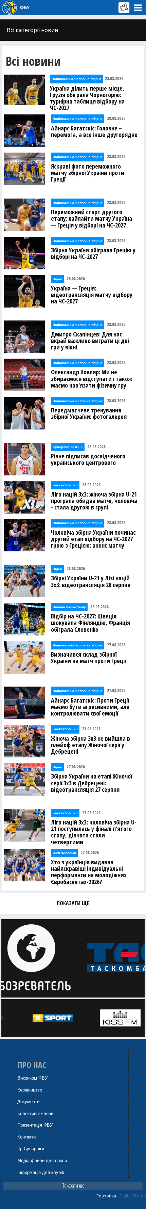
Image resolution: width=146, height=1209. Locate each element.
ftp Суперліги (30, 1148)
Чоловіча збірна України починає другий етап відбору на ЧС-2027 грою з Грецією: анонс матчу (93, 539)
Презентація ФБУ (35, 1125)
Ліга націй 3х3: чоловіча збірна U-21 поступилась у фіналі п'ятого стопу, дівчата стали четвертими (93, 832)
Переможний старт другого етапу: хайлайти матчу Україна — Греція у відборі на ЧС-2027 (91, 219)
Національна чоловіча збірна (77, 79)
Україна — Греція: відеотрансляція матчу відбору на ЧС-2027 (91, 295)
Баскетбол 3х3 (65, 485)
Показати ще (73, 1185)
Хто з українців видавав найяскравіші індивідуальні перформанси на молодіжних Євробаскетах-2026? (89, 872)
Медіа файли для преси (42, 1160)
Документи (28, 1101)
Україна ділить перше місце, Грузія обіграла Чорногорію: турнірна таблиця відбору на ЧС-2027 (87, 98)
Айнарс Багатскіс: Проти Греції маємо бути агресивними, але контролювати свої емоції (90, 707)
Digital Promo (133, 1196)
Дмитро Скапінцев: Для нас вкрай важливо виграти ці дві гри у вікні (90, 341)
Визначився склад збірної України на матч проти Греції (88, 657)
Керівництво (29, 1090)
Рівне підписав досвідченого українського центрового (88, 459)
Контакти (26, 1137)
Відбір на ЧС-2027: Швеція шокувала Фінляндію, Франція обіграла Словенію (90, 623)
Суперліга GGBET (68, 447)
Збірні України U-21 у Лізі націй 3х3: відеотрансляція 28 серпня (90, 581)
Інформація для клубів (40, 1172)
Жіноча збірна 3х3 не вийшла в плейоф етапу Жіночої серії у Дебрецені (90, 745)
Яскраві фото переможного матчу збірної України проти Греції (87, 173)
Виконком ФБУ (32, 1078)
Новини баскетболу (69, 607)
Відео (57, 279)
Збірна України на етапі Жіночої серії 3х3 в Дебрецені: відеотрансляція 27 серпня (91, 783)
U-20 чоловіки (64, 853)
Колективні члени (35, 1113)
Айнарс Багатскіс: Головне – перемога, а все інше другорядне (94, 131)
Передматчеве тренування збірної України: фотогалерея (89, 413)
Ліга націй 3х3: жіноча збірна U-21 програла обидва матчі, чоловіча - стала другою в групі (94, 501)
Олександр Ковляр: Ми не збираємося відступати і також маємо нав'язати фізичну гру (91, 379)
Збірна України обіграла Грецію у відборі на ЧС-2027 (93, 253)
